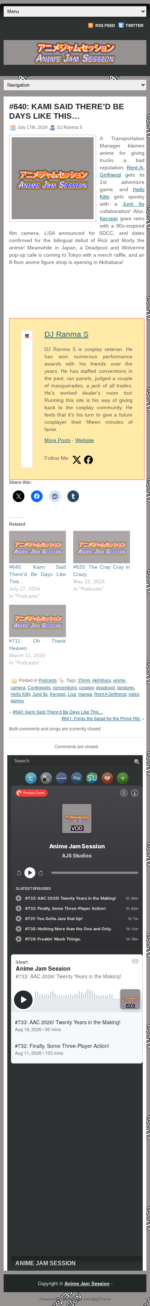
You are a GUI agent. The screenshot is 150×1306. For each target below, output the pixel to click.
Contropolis (39, 687)
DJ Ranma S (66, 334)
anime (119, 680)
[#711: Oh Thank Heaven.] (37, 621)
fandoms (125, 687)
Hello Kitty (20, 694)
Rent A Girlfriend (110, 694)
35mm (84, 680)
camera (18, 687)
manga (85, 694)
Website (84, 440)
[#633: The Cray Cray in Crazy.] (101, 547)
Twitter (134, 25)
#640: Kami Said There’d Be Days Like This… (37, 574)
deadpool (105, 687)
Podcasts (48, 680)
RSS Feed (104, 25)
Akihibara (101, 680)
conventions (65, 687)
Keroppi (109, 218)
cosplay (86, 687)
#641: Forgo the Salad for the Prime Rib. (101, 718)
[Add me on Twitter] (76, 459)
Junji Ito (134, 204)
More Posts (57, 440)
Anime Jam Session (45, 1263)
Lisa (72, 694)
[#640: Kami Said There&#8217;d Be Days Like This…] (37, 547)
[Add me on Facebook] (88, 459)
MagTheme (101, 1299)
